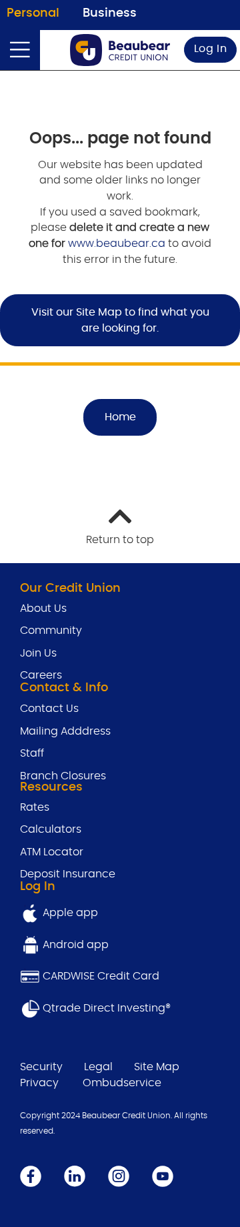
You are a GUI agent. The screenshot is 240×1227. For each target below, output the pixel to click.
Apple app (69, 912)
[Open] (20, 50)
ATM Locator (51, 852)
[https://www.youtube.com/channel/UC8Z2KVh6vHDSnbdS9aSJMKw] (162, 1175)
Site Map (156, 1067)
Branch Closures (63, 776)
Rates (36, 807)
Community (51, 630)
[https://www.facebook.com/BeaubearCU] (30, 1175)
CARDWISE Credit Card (101, 976)
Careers (41, 675)
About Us (43, 608)
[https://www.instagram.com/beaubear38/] (118, 1175)
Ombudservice (122, 1083)
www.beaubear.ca (116, 243)
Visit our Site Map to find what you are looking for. (120, 320)
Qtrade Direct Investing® (105, 1008)
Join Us (38, 653)
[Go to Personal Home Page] (120, 50)
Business (110, 13)
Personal (33, 13)
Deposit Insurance (67, 874)
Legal (98, 1067)
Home (120, 417)
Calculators (50, 829)
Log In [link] (210, 48)
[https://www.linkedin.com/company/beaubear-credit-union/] (74, 1175)
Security (41, 1067)
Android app (76, 944)
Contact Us (49, 708)
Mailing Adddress (65, 731)
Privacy (39, 1083)
